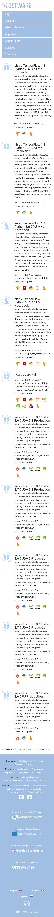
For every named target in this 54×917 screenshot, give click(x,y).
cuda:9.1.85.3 (20, 455)
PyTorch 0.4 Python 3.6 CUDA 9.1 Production (32, 418)
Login (8, 14)
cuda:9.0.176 (20, 386)
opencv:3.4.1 (41, 390)
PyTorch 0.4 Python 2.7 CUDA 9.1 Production (32, 487)
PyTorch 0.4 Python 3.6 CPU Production (32, 694)
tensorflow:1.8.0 (22, 123)
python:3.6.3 (36, 123)
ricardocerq (22, 374)
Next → (45, 749)
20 (39, 749)
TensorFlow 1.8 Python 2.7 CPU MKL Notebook (30, 302)
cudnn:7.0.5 (33, 386)
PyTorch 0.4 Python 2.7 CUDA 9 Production (32, 625)
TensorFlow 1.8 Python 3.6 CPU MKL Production (30, 69)
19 (36, 749)
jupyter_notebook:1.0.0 (38, 278)
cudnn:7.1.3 (33, 455)
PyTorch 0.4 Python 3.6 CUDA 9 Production (32, 556)
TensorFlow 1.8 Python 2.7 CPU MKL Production (30, 148)
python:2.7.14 (37, 202)
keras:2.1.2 (36, 380)
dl (35, 374)
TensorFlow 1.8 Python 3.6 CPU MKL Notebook (30, 226)
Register (10, 20)
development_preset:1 (24, 127)
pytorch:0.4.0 (20, 452)
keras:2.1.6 (36, 275)
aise (17, 66)
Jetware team (33, 912)
